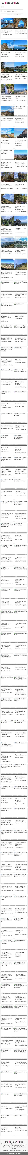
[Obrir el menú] (3, 7)
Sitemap (5, 1150)
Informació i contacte (15, 1150)
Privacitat (25, 1150)
